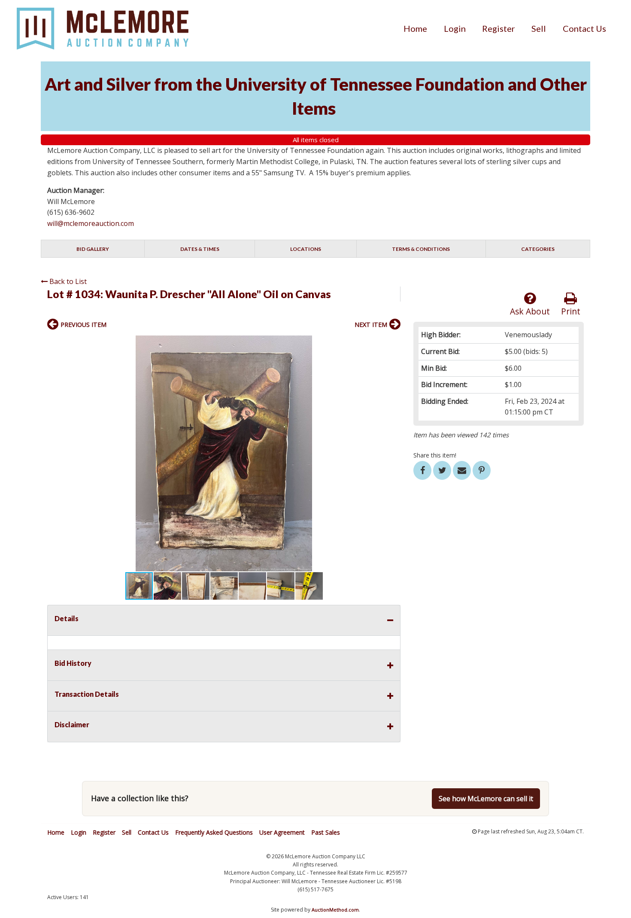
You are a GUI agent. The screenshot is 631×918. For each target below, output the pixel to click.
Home (415, 28)
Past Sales (325, 832)
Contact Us (584, 28)
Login (455, 28)
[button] (393, 343)
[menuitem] (415, 28)
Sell (538, 28)
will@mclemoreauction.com (90, 223)
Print (570, 311)
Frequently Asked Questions (214, 832)
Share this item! (434, 455)
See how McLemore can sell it (486, 798)
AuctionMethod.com (335, 909)
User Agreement (282, 832)
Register (498, 28)
